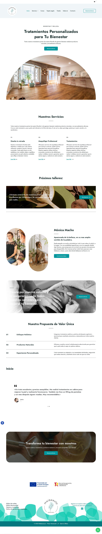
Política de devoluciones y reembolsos (16, 509)
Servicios (34, 11)
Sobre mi (65, 11)
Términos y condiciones (12, 507)
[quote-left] (15, 386)
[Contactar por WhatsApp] (98, 530)
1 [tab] (47, 406)
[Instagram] (82, 508)
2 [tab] (49, 406)
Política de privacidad (12, 505)
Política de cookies (11, 503)
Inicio (28, 11)
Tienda (59, 11)
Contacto (72, 11)
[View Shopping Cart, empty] (94, 2)
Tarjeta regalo (50, 11)
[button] (37, 11)
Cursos (42, 11)
